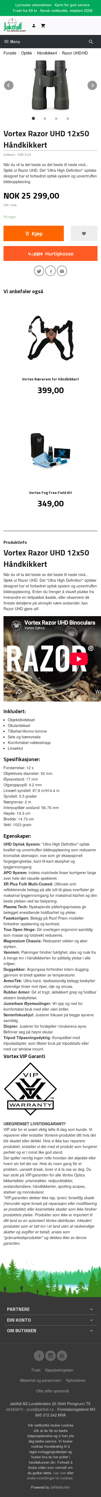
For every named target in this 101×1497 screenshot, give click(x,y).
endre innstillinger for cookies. (50, 1477)
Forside (10, 53)
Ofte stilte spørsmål (52, 1390)
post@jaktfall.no (40, 1409)
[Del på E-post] (62, 271)
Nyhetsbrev (76, 1380)
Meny (14, 41)
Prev (13, 84)
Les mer (60, 1472)
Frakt (36, 1370)
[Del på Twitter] (39, 271)
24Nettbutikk (60, 1487)
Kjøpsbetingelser (59, 1370)
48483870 (14, 1409)
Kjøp (37, 233)
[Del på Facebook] (50, 271)
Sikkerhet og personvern (40, 1380)
